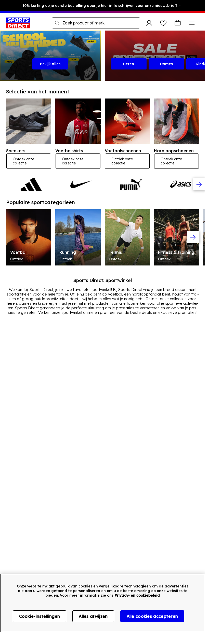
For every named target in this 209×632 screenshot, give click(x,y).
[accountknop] (149, 23)
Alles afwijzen (93, 616)
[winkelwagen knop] (178, 23)
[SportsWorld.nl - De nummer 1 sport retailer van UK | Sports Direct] (18, 23)
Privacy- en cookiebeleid (137, 595)
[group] (102, 184)
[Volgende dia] (199, 184)
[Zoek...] (57, 23)
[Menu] (192, 23)
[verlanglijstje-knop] (163, 23)
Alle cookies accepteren (152, 616)
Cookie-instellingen (39, 616)
